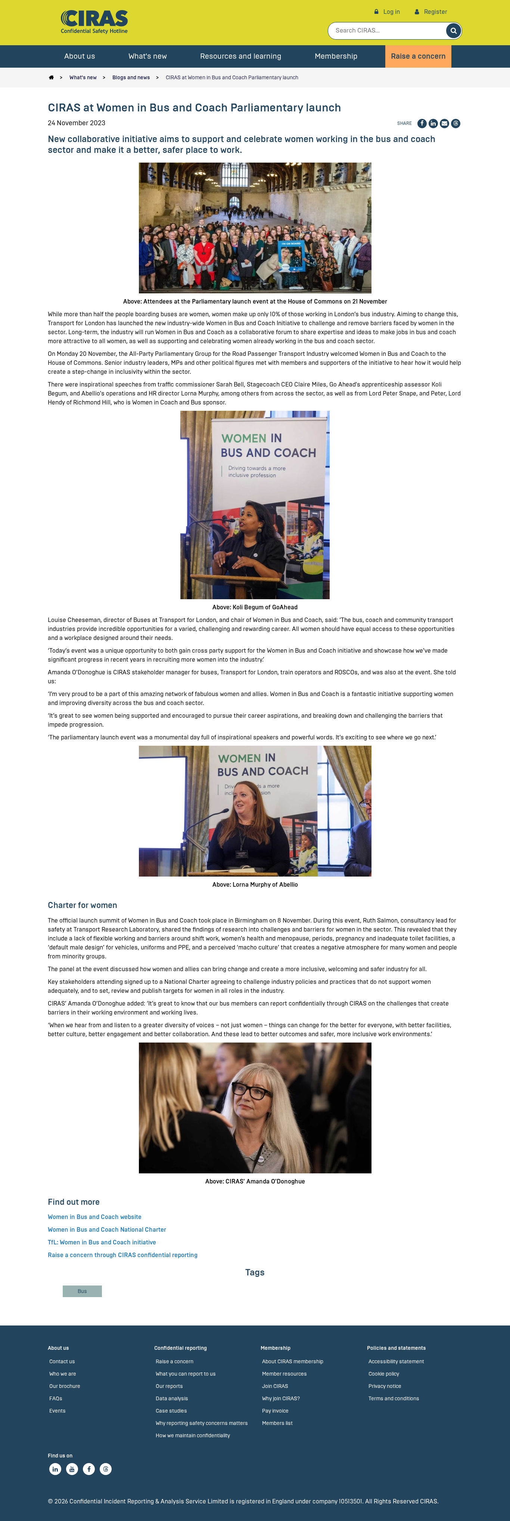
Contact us (62, 1361)
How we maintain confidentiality (193, 1435)
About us (79, 56)
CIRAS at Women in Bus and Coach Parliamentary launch (232, 77)
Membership (336, 56)
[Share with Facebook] (422, 123)
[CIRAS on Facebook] (89, 1469)
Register (435, 11)
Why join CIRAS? (281, 1398)
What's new (147, 56)
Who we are (62, 1374)
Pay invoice (275, 1411)
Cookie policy (383, 1374)
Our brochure (64, 1386)
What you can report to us (186, 1374)
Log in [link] (391, 11)
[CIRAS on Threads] (106, 1469)
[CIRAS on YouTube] (72, 1469)
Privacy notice (384, 1386)
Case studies (171, 1411)
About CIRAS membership (292, 1361)
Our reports (169, 1386)
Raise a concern (418, 56)
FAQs (55, 1398)
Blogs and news (131, 77)
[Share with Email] (444, 123)
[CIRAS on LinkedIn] (55, 1469)
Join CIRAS (275, 1386)
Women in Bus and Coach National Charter (107, 1229)
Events (57, 1411)
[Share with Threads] (455, 123)
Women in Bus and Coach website (95, 1216)
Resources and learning (241, 56)
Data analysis (172, 1398)
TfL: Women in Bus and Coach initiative (102, 1242)
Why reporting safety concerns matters (202, 1423)
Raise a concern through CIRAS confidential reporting (123, 1255)
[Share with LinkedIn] (433, 123)
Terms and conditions (393, 1398)
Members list (277, 1423)
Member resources (284, 1374)
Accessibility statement (396, 1361)
